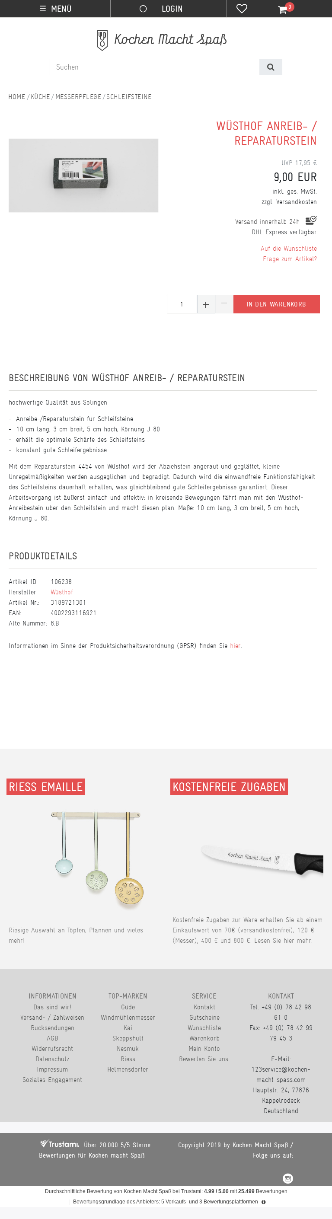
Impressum (52, 1069)
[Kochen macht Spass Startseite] (17, 97)
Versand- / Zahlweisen (52, 1017)
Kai (128, 1028)
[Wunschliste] (241, 9)
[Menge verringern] (224, 304)
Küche (40, 97)
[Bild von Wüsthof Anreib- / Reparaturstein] (84, 177)
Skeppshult (128, 1038)
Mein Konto (204, 1048)
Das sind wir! (52, 1007)
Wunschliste (204, 1028)
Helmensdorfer (127, 1069)
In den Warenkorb (276, 304)
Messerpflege (78, 97)
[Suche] (270, 67)
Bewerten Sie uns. (204, 1059)
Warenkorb (204, 1038)
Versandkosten (296, 202)
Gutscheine (204, 1017)
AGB (52, 1038)
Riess (128, 1059)
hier (235, 645)
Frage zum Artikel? (290, 259)
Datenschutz (52, 1059)
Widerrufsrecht (52, 1048)
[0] (277, 9)
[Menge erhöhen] (206, 304)
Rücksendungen (52, 1028)
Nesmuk (128, 1048)
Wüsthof (62, 592)
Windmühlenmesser (128, 1017)
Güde (128, 1007)
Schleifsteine (128, 97)
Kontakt (204, 1007)
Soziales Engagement (52, 1079)
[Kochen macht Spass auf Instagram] (288, 1180)
